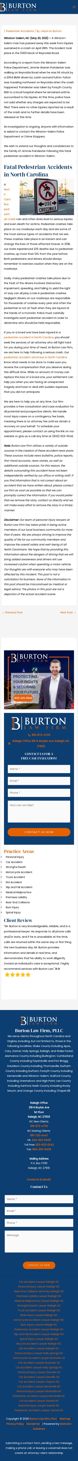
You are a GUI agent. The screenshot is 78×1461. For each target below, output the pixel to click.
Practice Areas (19, 851)
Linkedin (46, 1179)
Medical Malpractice (18, 892)
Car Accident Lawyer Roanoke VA (39, 1363)
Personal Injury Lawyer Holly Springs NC (39, 1353)
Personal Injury (15, 857)
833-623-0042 (45, 1145)
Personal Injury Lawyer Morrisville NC (39, 1391)
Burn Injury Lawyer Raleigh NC (39, 1324)
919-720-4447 (39, 1135)
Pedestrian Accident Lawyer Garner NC (39, 1410)
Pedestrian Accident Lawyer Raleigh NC (39, 1329)
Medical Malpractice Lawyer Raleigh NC (39, 1301)
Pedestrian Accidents (20, 31)
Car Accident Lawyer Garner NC (39, 1401)
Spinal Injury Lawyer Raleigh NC (39, 1339)
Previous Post (12, 612)
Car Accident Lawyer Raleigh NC (39, 1282)
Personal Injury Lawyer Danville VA (39, 1372)
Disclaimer (33, 1424)
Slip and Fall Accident (19, 887)
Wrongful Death (16, 867)
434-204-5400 (41, 1140)
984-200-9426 (41, 1149)
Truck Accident (15, 877)
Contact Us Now (39, 832)
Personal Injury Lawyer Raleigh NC (39, 1286)
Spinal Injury (13, 912)
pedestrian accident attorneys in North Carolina (35, 357)
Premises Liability (16, 897)
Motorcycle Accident (19, 872)
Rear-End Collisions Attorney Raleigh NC (39, 1291)
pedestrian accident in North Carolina (29, 337)
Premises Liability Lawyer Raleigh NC (39, 1296)
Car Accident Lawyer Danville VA (39, 1377)
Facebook (33, 1179)
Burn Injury (12, 907)
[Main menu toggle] (74, 7)
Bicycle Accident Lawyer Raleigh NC (39, 1344)
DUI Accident (14, 882)
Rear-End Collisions (18, 902)
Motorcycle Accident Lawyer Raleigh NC (39, 1320)
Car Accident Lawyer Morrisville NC (39, 1386)
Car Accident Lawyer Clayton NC (39, 1382)
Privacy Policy (15, 1424)
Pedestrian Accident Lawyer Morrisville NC (39, 1396)
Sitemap (65, 1419)
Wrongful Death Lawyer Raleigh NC (39, 1305)
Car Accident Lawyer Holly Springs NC (39, 1367)
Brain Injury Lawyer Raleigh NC (39, 1315)
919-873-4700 (39, 1126)
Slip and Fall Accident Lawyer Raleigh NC (39, 1334)
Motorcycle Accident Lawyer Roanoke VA (39, 1358)
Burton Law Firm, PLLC (43, 1419)
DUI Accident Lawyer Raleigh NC (39, 1348)
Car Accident (14, 862)
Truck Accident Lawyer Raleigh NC (39, 1310)
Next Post (68, 612)
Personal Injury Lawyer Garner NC (39, 1405)
